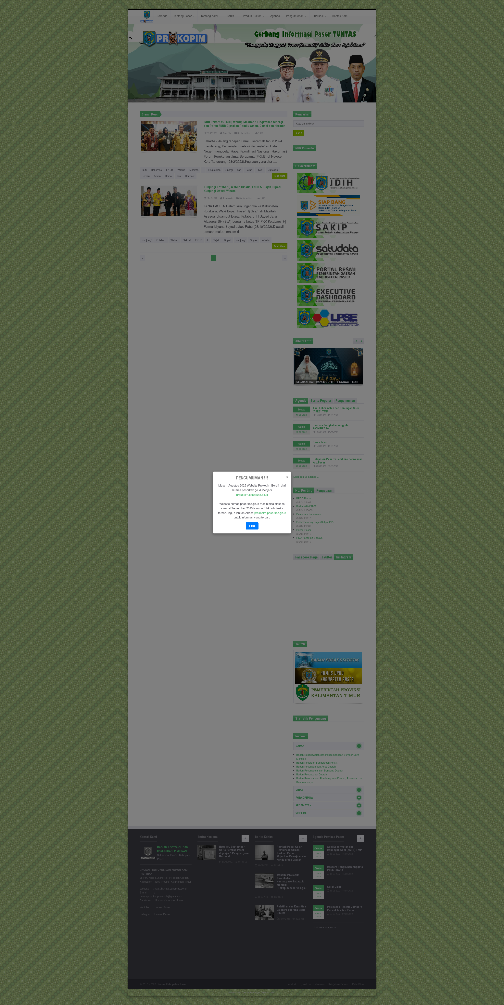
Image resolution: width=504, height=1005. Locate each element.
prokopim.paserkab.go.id (252, 494)
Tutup (252, 525)
